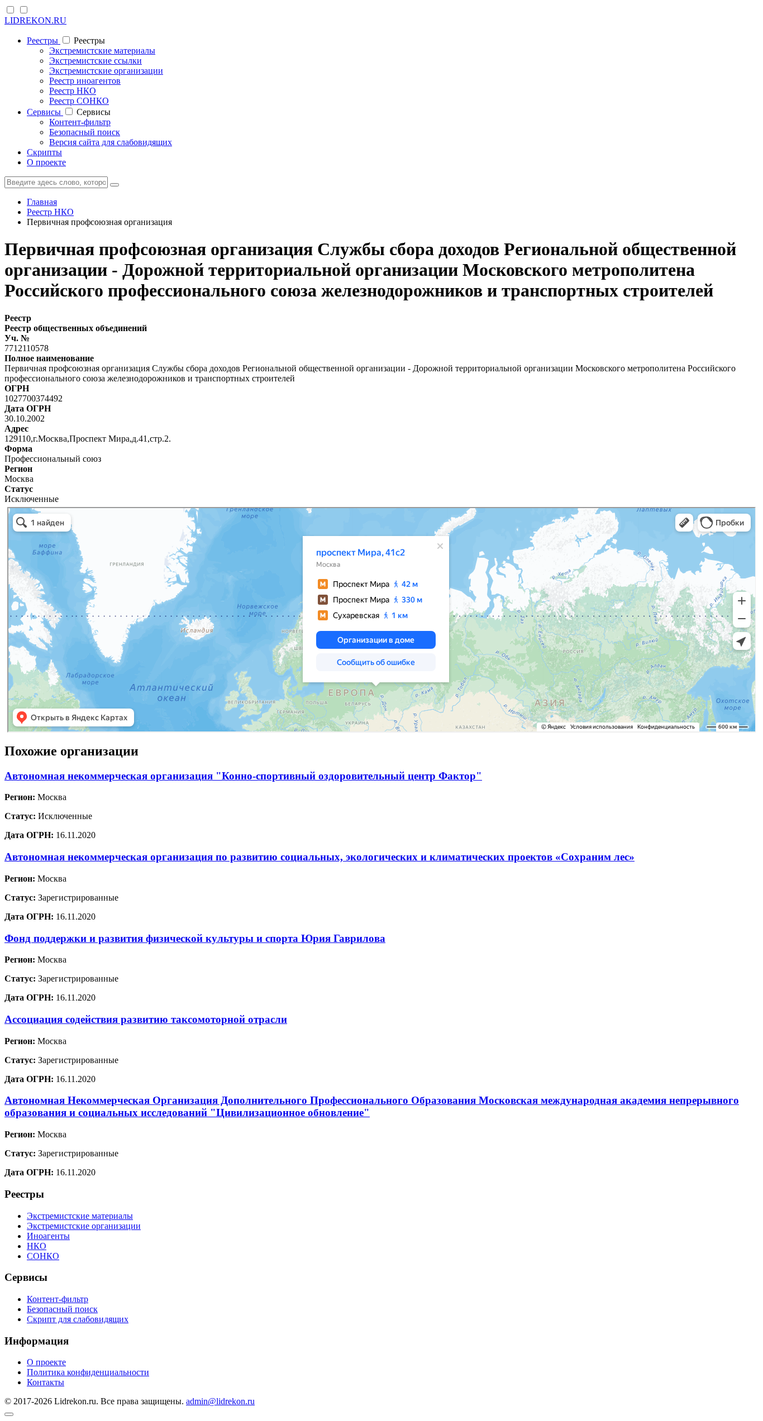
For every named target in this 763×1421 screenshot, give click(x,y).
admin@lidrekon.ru (220, 1401)
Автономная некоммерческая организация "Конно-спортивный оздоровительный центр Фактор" (243, 776)
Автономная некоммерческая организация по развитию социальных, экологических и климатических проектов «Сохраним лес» (319, 857)
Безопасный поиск (84, 132)
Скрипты (44, 152)
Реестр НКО (72, 90)
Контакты (45, 1382)
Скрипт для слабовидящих (77, 1319)
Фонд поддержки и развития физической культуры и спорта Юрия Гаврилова (194, 938)
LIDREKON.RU (35, 20)
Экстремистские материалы (102, 50)
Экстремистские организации (106, 70)
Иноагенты (48, 1236)
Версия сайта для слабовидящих (110, 142)
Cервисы (45, 112)
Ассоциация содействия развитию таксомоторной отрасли (145, 1019)
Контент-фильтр (80, 122)
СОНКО (43, 1256)
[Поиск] (114, 184)
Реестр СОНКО (79, 101)
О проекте (46, 162)
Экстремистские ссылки (95, 60)
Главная (42, 202)
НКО (36, 1246)
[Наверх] (8, 1414)
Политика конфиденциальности (88, 1372)
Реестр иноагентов (85, 80)
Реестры (43, 40)
